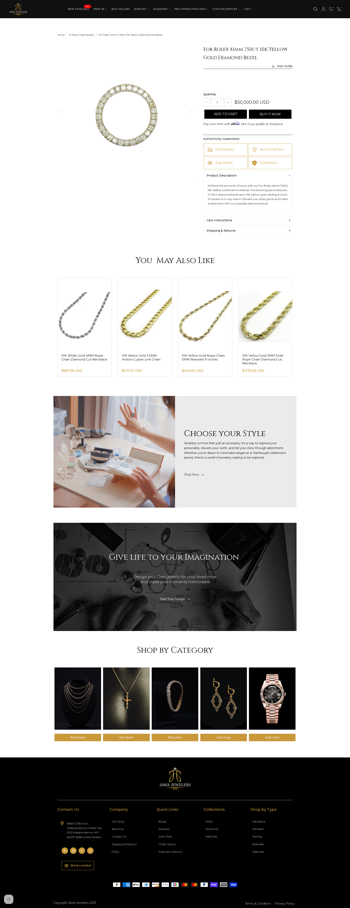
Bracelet (258, 844)
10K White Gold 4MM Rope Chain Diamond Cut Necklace (145, 357)
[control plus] (227, 102)
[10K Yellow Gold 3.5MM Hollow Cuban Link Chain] (205, 314)
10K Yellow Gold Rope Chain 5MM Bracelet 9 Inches (263, 357)
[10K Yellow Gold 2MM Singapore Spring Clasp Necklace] (85, 314)
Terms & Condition (258, 903)
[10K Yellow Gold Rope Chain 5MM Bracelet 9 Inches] (265, 314)
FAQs (115, 851)
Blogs (162, 821)
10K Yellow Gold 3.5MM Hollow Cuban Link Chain (201, 357)
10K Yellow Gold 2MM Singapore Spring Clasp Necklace (79, 359)
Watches (211, 836)
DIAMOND (160, 9)
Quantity (209, 94)
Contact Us (119, 836)
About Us (118, 829)
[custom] (65, 850)
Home (61, 34)
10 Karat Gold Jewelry (81, 34)
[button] (191, 111)
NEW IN (99, 9)
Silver (209, 821)
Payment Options (170, 851)
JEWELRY (140, 9)
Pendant (258, 829)
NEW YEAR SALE (79, 9)
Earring (257, 836)
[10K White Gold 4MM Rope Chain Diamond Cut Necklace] (145, 314)
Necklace (259, 821)
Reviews (164, 829)
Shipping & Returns (124, 844)
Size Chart (165, 836)
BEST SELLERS (120, 9)
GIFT (247, 9)
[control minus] (206, 102)
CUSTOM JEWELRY (224, 9)
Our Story (118, 821)
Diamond (212, 829)
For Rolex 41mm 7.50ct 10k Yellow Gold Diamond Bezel (130, 34)
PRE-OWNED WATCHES (189, 9)
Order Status (167, 844)
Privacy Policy (285, 903)
